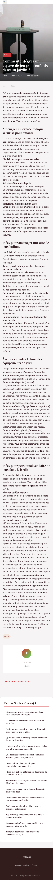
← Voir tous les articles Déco (16, 681)
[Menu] (47, 2)
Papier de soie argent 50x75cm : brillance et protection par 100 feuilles (25, 730)
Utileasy (26, 857)
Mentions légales (22, 865)
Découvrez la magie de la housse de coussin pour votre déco (25, 790)
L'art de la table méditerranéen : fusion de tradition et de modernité (25, 798)
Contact (35, 865)
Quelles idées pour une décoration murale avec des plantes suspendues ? (25, 756)
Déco (6, 55)
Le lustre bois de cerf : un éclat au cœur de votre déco (25, 721)
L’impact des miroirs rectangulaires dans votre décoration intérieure (24, 713)
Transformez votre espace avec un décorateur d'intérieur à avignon (26, 781)
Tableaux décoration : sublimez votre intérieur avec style (22, 833)
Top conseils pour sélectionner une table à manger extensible (25, 816)
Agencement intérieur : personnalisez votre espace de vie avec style (25, 824)
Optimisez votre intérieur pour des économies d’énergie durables (26, 739)
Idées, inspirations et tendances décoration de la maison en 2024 (26, 773)
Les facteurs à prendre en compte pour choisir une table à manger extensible (26, 747)
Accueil (5, 86)
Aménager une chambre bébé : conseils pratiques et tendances (23, 807)
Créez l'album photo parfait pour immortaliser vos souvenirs (20, 764)
